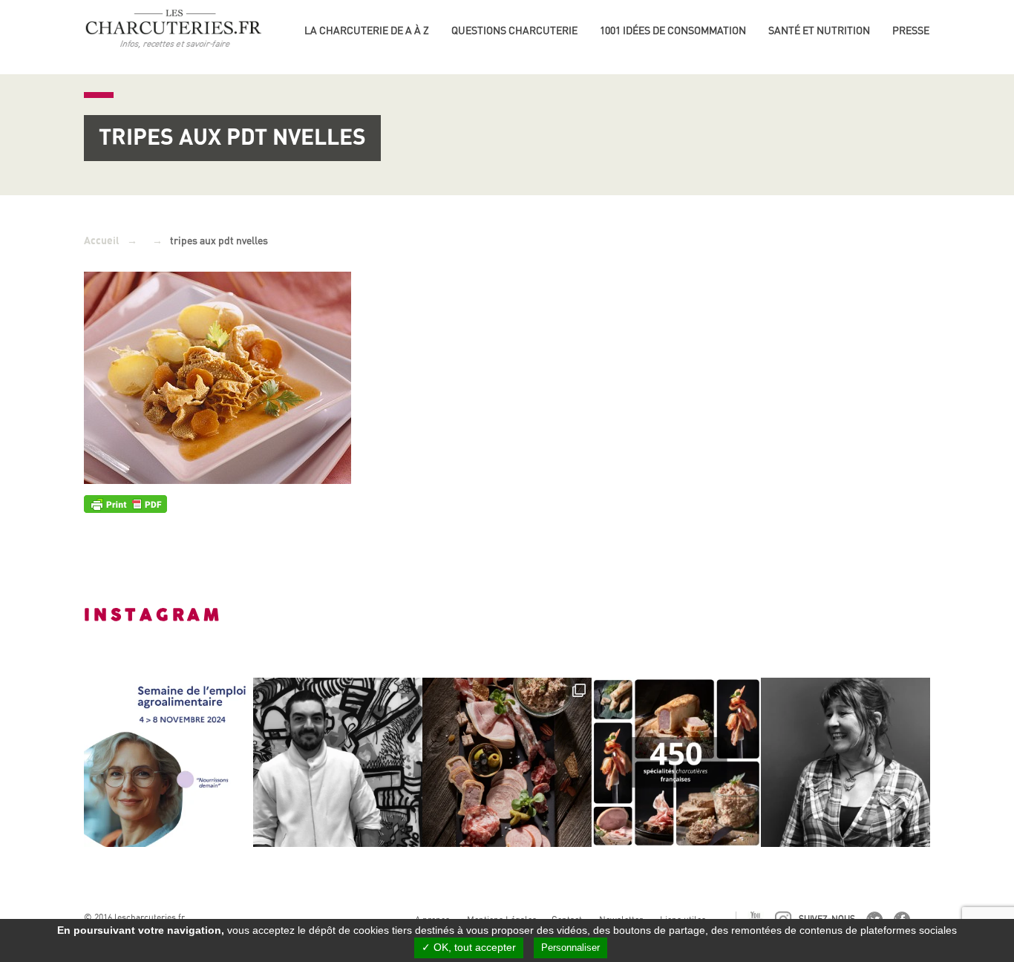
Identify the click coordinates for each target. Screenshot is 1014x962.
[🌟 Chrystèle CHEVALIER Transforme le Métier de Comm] (845, 762)
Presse (910, 30)
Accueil (102, 240)
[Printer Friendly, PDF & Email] (125, 503)
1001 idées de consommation (673, 30)
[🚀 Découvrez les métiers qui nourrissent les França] (168, 762)
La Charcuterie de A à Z (366, 30)
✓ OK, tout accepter (469, 947)
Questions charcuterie (514, 30)
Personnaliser (570, 947)
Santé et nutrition (819, 30)
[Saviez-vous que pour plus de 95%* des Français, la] (507, 762)
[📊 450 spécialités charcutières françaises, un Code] (676, 762)
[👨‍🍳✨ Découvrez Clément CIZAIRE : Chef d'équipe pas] (337, 762)
